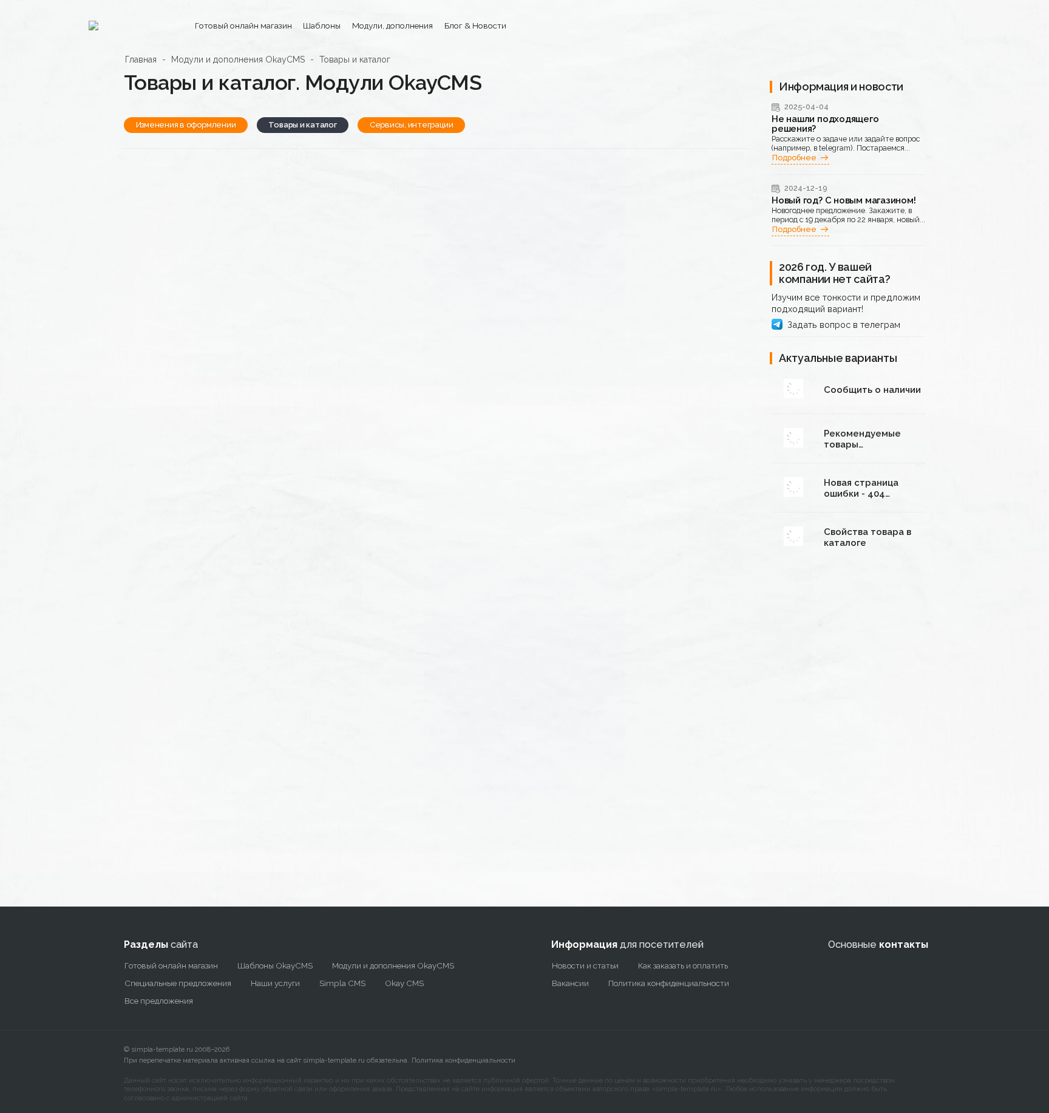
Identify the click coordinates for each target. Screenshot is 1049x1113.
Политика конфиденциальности (463, 1060)
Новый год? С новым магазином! (843, 201)
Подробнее (794, 157)
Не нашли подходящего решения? (825, 124)
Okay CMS (404, 983)
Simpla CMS (342, 983)
